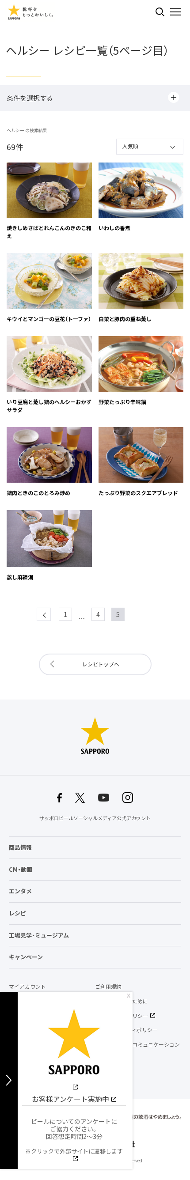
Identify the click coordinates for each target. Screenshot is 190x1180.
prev (50, 614)
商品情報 (20, 847)
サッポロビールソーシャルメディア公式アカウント (95, 818)
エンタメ (20, 891)
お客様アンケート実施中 (70, 1098)
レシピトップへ (100, 664)
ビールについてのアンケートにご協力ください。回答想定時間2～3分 (74, 1136)
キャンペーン (26, 957)
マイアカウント (27, 987)
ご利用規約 (108, 987)
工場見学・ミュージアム (39, 935)
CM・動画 (20, 869)
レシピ (17, 913)
